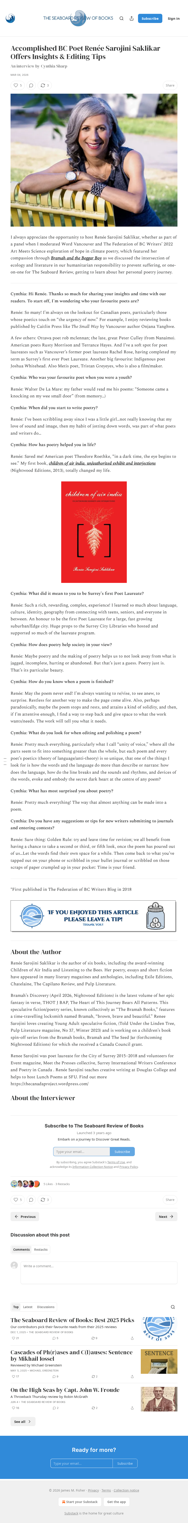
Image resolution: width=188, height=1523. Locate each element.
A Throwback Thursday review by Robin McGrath (49, 1396)
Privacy (93, 1490)
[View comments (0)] (31, 85)
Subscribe (150, 18)
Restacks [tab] (40, 1250)
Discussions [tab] (45, 1307)
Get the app (116, 1502)
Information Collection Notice (92, 1167)
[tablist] (30, 1249)
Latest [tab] (28, 1307)
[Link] (4, 951)
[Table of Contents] (5, 761)
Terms (106, 1490)
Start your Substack (82, 1502)
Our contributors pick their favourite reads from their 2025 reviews (64, 1326)
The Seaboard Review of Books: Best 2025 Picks (72, 1320)
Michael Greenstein (44, 1370)
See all (19, 1421)
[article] (94, 1329)
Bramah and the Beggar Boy (76, 258)
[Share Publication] (131, 18)
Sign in (174, 18)
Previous (28, 1216)
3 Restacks (62, 1184)
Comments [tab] (21, 1250)
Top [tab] (16, 1307)
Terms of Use (116, 1162)
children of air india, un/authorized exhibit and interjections (102, 463)
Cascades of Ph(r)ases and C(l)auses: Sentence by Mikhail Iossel (72, 1355)
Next (163, 1216)
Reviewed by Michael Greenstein (36, 1365)
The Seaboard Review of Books (51, 1332)
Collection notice (126, 1490)
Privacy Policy (128, 1167)
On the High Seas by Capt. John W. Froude (65, 1390)
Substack (71, 1513)
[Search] (121, 18)
